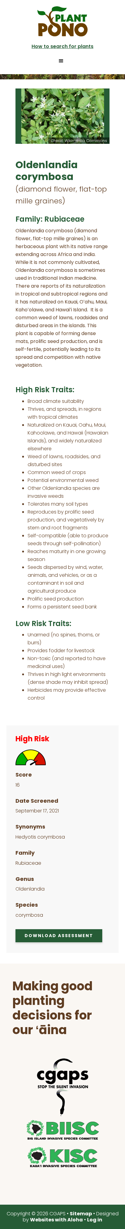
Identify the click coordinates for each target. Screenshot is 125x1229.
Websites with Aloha (56, 1219)
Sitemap (81, 1213)
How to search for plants (62, 46)
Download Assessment (59, 936)
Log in (94, 1219)
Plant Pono (62, 21)
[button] (62, 61)
